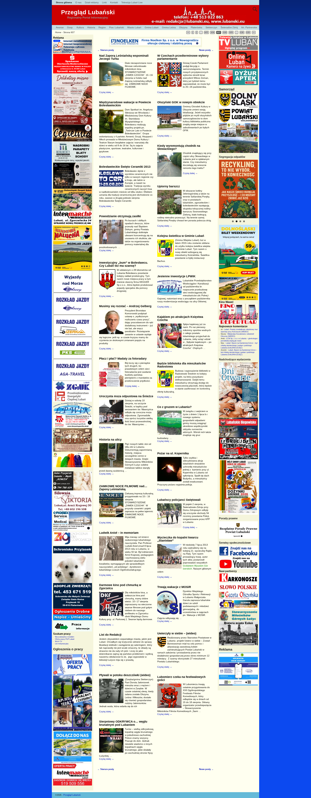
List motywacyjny (62, 644)
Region (102, 27)
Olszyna (183, 27)
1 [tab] (233, 221)
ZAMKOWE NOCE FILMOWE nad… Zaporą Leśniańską (123, 488)
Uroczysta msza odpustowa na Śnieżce (126, 396)
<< (188, 32)
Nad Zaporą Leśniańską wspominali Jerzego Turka (124, 57)
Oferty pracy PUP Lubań (64, 639)
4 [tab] (244, 221)
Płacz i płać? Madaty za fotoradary (123, 358)
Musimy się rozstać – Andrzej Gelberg (125, 306)
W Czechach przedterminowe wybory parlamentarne (183, 57)
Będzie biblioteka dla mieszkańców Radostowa (181, 365)
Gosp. (70, 27)
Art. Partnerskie (249, 27)
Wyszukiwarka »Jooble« (64, 637)
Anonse (60, 27)
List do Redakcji (110, 634)
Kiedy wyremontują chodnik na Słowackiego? (178, 147)
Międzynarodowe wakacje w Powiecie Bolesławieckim (125, 104)
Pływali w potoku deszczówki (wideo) (124, 675)
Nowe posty (206, 50)
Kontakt (114, 2)
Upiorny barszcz (168, 186)
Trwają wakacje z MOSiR (174, 587)
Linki (104, 2)
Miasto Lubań (134, 27)
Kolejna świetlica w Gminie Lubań (180, 235)
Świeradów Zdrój (229, 27)
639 (248, 32)
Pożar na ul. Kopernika (173, 453)
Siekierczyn (211, 27)
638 (242, 32)
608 (225, 32)
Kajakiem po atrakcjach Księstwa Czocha (180, 318)
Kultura (80, 27)
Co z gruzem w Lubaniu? (174, 407)
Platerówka (196, 27)
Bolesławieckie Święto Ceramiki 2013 (124, 166)
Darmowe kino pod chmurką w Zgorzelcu (120, 586)
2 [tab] (236, 221)
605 (206, 32)
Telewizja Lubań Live (132, 2)
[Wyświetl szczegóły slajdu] (238, 189)
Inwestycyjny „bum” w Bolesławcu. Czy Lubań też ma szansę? (123, 264)
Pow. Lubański (116, 27)
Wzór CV (58, 641)
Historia (91, 27)
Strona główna (64, 2)
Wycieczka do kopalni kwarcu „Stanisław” (177, 539)
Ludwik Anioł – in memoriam (118, 532)
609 (231, 32)
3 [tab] (240, 221)
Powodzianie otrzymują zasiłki (120, 216)
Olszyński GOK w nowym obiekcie (181, 102)
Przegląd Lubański (88, 12)
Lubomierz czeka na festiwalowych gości (181, 678)
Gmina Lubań (152, 27)
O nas (78, 2)
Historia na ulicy (110, 439)
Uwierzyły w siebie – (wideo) (176, 633)
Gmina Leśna (169, 27)
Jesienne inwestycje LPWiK (176, 276)
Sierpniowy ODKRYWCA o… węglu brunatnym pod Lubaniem (123, 723)
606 (212, 32)
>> (254, 32)
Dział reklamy (92, 2)
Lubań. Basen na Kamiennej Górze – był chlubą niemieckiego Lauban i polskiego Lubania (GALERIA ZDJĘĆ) (239, 345)
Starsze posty (106, 50)
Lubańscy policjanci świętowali (179, 499)
